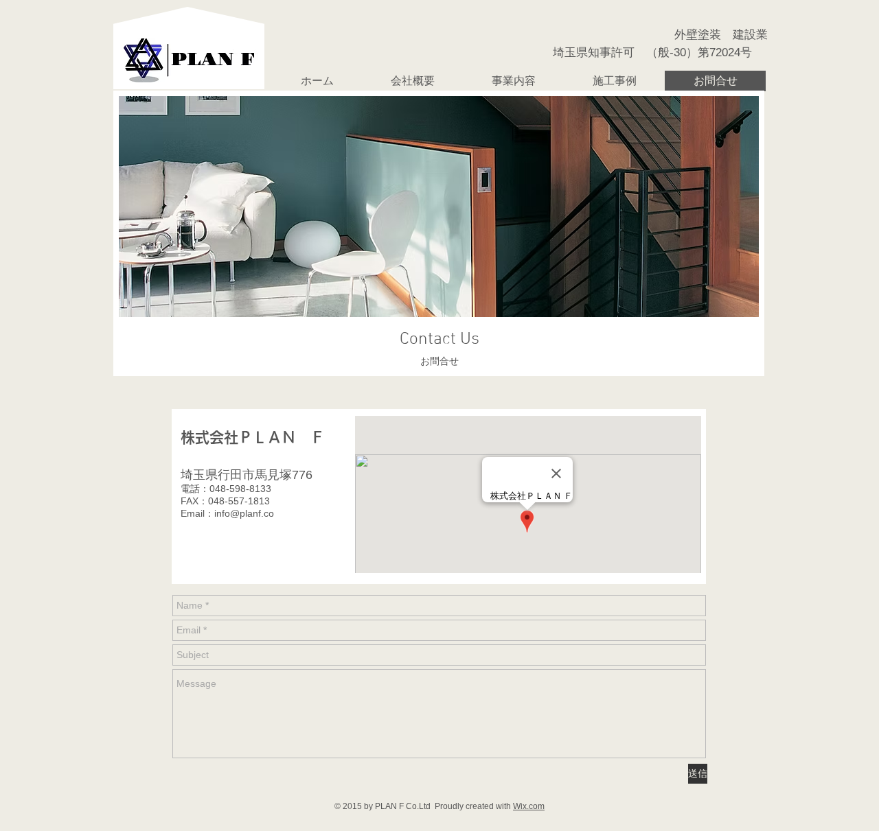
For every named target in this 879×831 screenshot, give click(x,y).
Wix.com (529, 806)
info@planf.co (244, 513)
